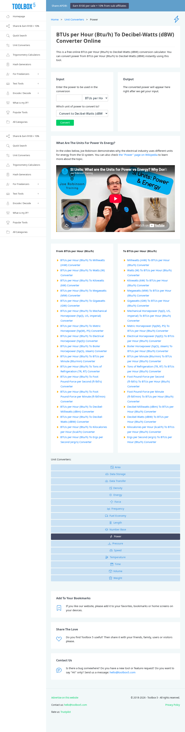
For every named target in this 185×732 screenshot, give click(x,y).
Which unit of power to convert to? (77, 106)
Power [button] (117, 536)
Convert (65, 122)
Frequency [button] (117, 508)
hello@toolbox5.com (122, 672)
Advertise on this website (64, 697)
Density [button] (117, 488)
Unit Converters (74, 19)
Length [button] (117, 522)
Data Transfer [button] (117, 481)
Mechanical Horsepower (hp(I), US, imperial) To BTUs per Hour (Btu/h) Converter (149, 315)
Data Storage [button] (118, 474)
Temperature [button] (118, 557)
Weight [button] (117, 578)
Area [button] (118, 467)
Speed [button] (118, 550)
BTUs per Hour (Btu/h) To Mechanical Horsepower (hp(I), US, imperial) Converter (83, 315)
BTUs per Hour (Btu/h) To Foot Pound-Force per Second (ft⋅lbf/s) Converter (81, 381)
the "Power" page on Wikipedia (138, 154)
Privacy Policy (172, 704)
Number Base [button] (117, 529)
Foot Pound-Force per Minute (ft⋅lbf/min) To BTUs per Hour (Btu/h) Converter (150, 396)
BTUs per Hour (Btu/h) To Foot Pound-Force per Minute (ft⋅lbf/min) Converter (82, 396)
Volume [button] (117, 571)
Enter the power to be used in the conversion (77, 89)
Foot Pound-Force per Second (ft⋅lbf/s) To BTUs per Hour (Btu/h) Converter (148, 381)
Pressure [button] (117, 543)
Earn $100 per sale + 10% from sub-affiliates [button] (99, 5)
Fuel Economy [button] (117, 515)
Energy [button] (117, 495)
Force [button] (118, 501)
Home (55, 19)
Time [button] (118, 564)
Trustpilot (66, 712)
